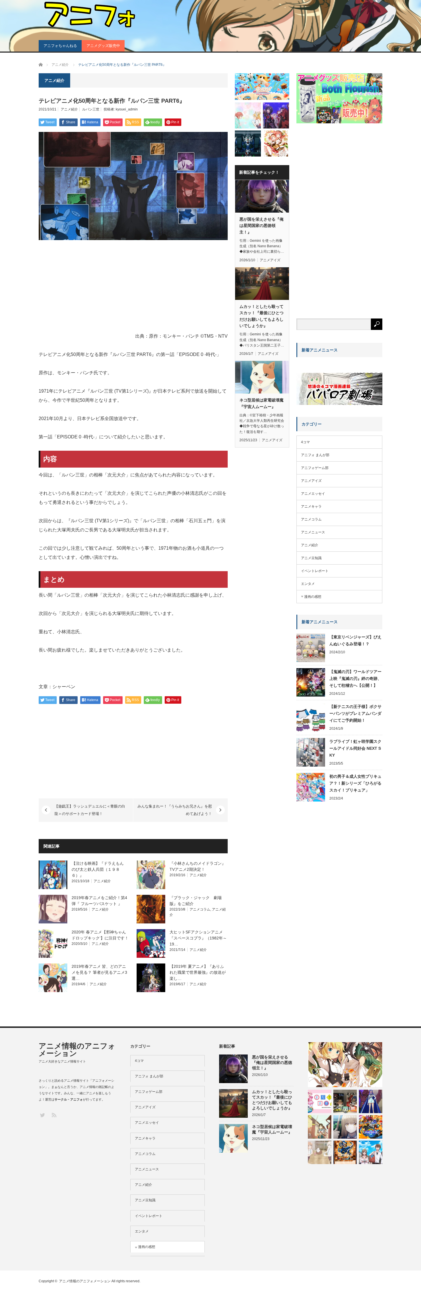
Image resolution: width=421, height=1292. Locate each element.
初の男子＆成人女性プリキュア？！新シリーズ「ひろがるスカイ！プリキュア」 (355, 783)
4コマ (305, 442)
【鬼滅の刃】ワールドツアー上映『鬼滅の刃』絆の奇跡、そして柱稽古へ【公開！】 (355, 678)
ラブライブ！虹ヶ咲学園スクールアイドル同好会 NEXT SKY (355, 748)
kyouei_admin (127, 109)
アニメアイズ (270, 260)
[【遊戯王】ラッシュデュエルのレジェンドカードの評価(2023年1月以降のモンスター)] (345, 1152)
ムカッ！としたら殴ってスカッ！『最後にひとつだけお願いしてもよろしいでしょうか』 (261, 316)
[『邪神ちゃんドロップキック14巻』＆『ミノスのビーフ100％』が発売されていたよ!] (345, 1101)
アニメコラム (200, 909)
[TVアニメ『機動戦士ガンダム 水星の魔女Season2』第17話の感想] (248, 143)
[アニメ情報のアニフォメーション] (89, 14)
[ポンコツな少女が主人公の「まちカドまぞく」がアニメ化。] (319, 1101)
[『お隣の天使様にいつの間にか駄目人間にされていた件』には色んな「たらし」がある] (345, 1127)
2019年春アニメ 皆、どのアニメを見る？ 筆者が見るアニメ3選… (99, 972)
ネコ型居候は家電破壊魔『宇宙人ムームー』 (261, 403)
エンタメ (308, 584)
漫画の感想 (312, 597)
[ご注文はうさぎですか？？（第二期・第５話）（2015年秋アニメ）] (276, 143)
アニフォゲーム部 (314, 468)
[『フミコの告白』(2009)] (319, 1127)
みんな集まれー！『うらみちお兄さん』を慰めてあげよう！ (174, 810)
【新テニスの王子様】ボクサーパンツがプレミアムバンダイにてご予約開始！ (355, 713)
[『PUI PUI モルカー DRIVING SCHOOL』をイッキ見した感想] (262, 86)
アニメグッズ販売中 (103, 45)
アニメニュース (313, 532)
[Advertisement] (133, 287)
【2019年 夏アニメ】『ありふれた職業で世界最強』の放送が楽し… (198, 972)
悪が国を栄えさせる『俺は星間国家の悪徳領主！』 (261, 225)
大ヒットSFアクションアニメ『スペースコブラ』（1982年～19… (198, 938)
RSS (53, 1114)
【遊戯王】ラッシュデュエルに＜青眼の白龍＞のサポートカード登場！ (89, 810)
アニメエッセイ (313, 494)
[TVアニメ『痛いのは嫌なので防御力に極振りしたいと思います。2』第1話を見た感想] (276, 115)
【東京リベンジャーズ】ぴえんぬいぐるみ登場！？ (355, 640)
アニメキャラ (311, 506)
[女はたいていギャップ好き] (370, 1101)
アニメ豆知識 (311, 558)
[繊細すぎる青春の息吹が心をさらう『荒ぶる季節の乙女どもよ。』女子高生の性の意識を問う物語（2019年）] (319, 1152)
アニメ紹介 (69, 109)
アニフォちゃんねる (60, 45)
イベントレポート (314, 571)
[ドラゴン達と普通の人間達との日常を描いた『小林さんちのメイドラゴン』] (248, 115)
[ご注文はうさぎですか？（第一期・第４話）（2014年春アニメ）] (345, 1064)
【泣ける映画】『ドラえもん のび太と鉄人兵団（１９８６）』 (100, 869)
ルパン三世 (90, 109)
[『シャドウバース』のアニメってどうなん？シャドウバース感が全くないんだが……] (370, 1127)
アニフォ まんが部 (315, 455)
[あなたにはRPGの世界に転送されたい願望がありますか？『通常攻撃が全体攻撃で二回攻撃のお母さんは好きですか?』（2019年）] (370, 1152)
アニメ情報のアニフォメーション (77, 1050)
